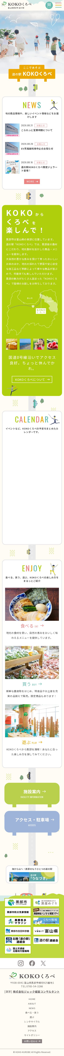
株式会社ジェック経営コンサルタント (36, 991)
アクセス (32, 1030)
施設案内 (32, 1026)
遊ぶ (32, 1017)
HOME (32, 999)
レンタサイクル (32, 1021)
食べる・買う (32, 1012)
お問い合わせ (31, 1041)
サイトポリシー (32, 1035)
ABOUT (32, 1003)
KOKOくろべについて (30, 379)
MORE (30, 181)
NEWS (32, 1008)
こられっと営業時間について (37, 130)
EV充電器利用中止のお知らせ (37, 148)
